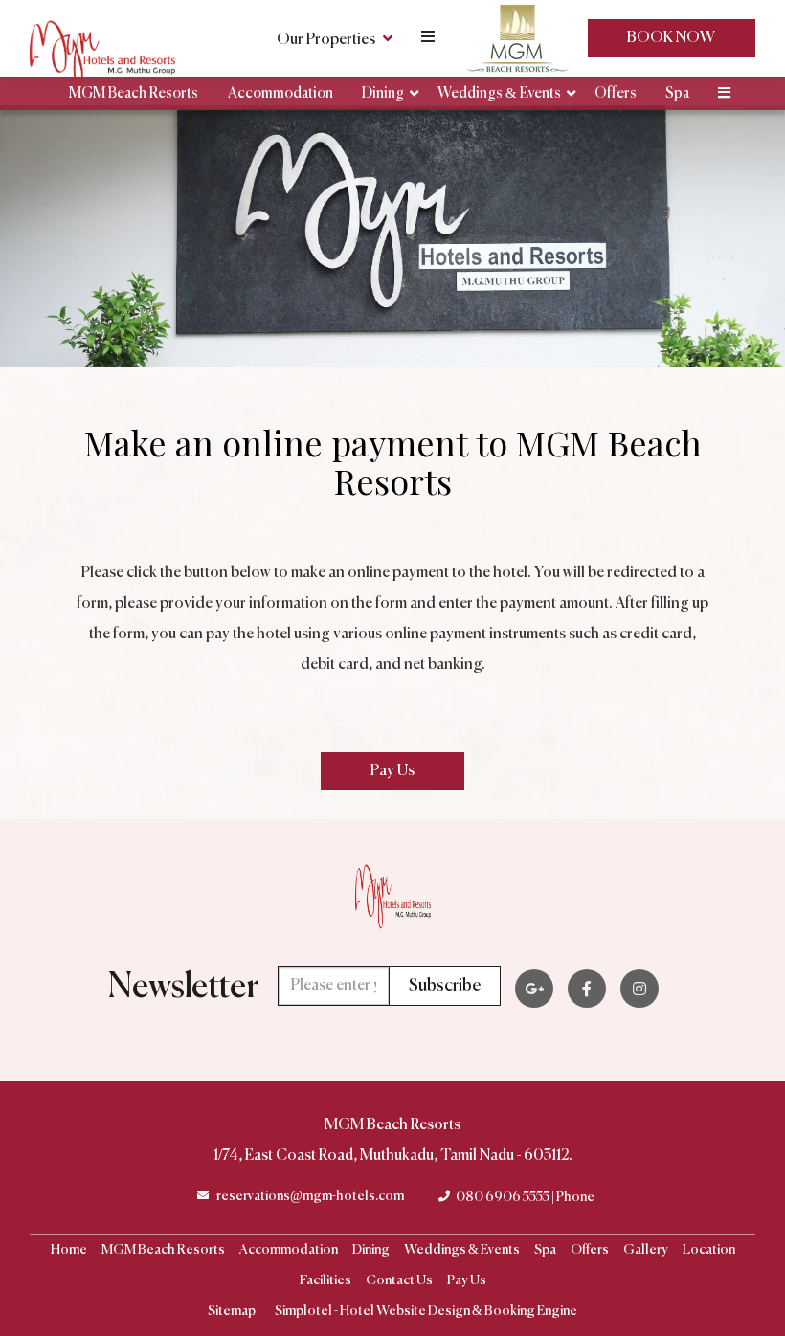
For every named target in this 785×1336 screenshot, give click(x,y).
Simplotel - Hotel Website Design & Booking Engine (426, 1311)
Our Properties (326, 40)
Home (69, 1250)
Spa (677, 93)
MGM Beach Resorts (133, 93)
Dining (383, 93)
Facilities (325, 1280)
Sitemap (232, 1311)
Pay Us (466, 1280)
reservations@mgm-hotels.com (310, 1196)
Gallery (645, 1250)
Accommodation (280, 93)
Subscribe (445, 985)
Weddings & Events (499, 93)
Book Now (671, 38)
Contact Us (399, 1280)
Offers (615, 93)
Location (709, 1250)
